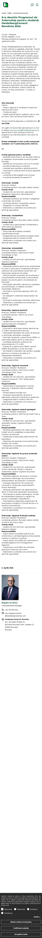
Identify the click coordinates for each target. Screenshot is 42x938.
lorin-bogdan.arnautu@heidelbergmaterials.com (15, 614)
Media (9, 13)
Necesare (8, 909)
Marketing (8, 913)
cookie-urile (5, 905)
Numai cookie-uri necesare (21, 922)
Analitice (33, 909)
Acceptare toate (21, 934)
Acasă (4, 13)
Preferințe (21, 909)
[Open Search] (37, 4)
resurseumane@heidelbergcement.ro (24, 130)
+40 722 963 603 (11, 610)
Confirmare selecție (21, 928)
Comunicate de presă (20, 13)
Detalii (36, 917)
